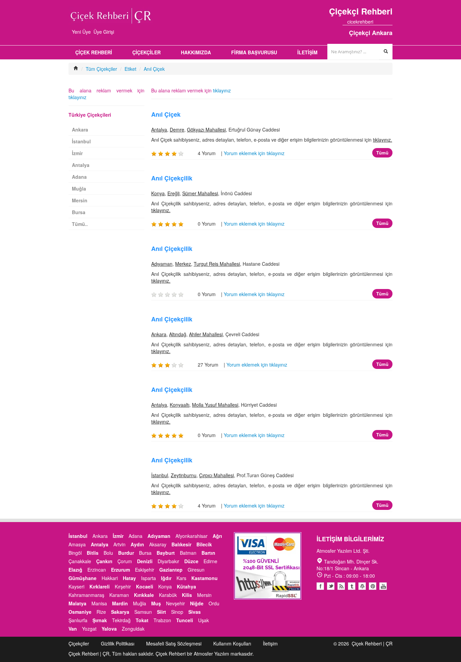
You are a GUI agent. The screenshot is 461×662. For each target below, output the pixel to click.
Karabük (168, 595)
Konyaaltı (179, 404)
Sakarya (120, 611)
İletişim (270, 643)
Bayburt (166, 552)
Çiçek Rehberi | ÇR (372, 643)
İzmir (77, 153)
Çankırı (104, 561)
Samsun (143, 611)
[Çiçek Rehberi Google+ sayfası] (384, 21)
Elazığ (75, 569)
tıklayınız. (382, 139)
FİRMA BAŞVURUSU (254, 52)
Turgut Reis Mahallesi (217, 263)
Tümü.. (80, 224)
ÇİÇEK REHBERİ (93, 52)
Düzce (191, 561)
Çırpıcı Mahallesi (216, 475)
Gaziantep (171, 569)
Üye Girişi (103, 31)
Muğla (79, 188)
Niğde (197, 603)
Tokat (142, 620)
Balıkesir (181, 544)
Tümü (382, 152)
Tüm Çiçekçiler (101, 68)
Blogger (341, 586)
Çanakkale (80, 561)
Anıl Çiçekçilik (171, 178)
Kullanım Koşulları (232, 643)
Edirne (210, 561)
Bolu (108, 552)
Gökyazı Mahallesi (206, 129)
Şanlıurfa (78, 620)
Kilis (187, 595)
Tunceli (184, 620)
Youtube (362, 586)
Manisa (99, 603)
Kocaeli (144, 586)
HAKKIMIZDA (196, 52)
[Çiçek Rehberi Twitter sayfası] (378, 21)
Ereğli (173, 193)
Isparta (148, 578)
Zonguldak (133, 628)
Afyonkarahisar (191, 536)
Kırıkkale (144, 595)
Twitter (330, 586)
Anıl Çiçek (154, 68)
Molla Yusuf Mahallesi (215, 404)
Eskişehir (144, 569)
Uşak (203, 620)
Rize (101, 611)
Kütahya (186, 586)
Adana (79, 176)
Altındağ (177, 334)
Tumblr (351, 586)
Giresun (196, 569)
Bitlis (93, 552)
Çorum (124, 561)
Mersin (79, 200)
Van (73, 628)
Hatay (129, 578)
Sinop (177, 611)
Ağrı (217, 536)
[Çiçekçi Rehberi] (76, 68)
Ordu (214, 603)
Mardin (120, 603)
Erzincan (96, 569)
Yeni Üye (81, 31)
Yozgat (89, 628)
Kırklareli (99, 586)
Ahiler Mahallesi (206, 334)
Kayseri (76, 586)
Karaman (119, 595)
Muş (156, 603)
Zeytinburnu (183, 475)
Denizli (145, 561)
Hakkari (110, 578)
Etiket (130, 68)
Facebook (320, 586)
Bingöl (75, 552)
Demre (177, 129)
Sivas (194, 611)
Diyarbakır (168, 561)
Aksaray (157, 544)
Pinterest (372, 586)
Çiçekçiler (79, 643)
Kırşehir (123, 586)
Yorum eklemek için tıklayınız (254, 153)
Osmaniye (80, 611)
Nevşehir (175, 603)
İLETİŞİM (307, 52)
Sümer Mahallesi (200, 193)
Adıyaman (161, 263)
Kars (181, 578)
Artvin (119, 544)
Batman (188, 552)
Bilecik (204, 544)
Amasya (77, 544)
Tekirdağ (121, 620)
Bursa (78, 212)
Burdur (126, 552)
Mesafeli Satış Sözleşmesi (173, 643)
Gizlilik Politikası (117, 643)
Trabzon (162, 620)
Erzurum (120, 569)
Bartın (208, 552)
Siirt (161, 611)
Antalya (159, 129)
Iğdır (166, 578)
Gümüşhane (83, 578)
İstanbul (159, 475)
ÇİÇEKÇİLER (146, 52)
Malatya (77, 603)
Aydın (137, 544)
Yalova (109, 628)
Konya (158, 193)
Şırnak (99, 620)
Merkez (183, 263)
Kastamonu (204, 578)
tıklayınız (222, 90)
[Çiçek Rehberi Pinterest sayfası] (390, 21)
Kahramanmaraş (86, 595)
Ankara (158, 334)
